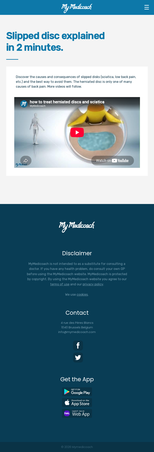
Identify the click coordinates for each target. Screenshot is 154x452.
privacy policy (93, 284)
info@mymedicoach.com (77, 332)
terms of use (59, 284)
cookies (82, 294)
